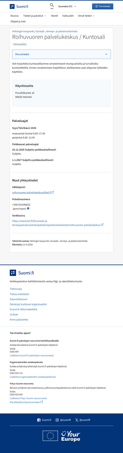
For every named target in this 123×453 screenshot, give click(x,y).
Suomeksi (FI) (65, 6)
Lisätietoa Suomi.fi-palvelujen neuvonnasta (32, 355)
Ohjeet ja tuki (18, 21)
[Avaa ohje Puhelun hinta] (28, 208)
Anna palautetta (19, 319)
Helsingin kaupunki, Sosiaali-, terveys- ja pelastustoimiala (44, 31)
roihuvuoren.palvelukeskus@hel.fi (33, 192)
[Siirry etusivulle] (21, 6)
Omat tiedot (85, 16)
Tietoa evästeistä (19, 294)
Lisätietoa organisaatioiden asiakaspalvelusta (33, 376)
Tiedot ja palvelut (33, 16)
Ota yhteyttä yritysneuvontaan (30, 402)
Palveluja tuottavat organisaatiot (28, 304)
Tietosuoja (16, 289)
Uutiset (14, 314)
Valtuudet (68, 16)
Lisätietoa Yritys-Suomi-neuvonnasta (28, 398)
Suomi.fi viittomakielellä (23, 309)
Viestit (54, 16)
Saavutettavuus (18, 299)
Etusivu (14, 16)
